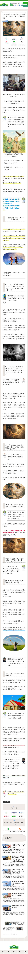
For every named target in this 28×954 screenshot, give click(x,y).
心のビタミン (7, 801)
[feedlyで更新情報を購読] (8, 829)
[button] (21, 42)
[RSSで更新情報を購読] (20, 829)
